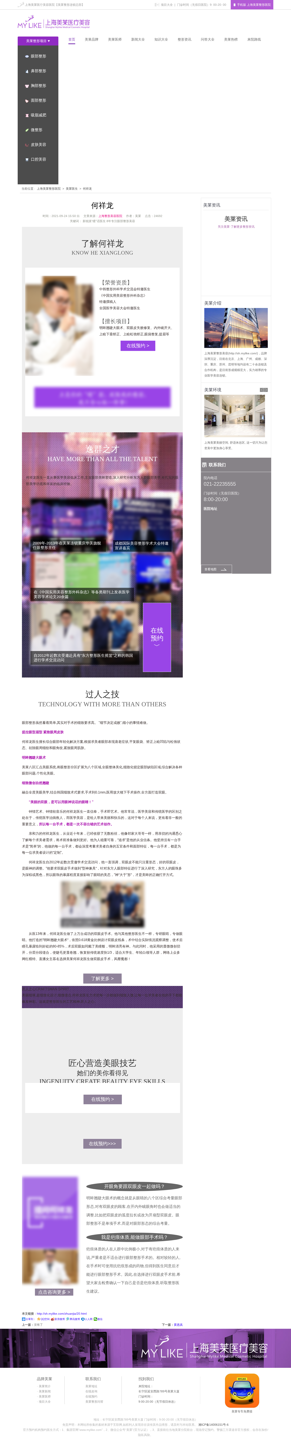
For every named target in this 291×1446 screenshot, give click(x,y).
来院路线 (254, 39)
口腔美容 (38, 159)
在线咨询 (91, 1391)
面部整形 (38, 100)
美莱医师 (115, 39)
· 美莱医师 (44, 1396)
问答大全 (208, 39)
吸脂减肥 (38, 115)
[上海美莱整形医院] (54, 23)
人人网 (88, 1319)
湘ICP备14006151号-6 (213, 1424)
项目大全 (167, 4)
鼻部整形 (38, 71)
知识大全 (161, 39)
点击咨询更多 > (54, 1292)
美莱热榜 (231, 39)
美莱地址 (91, 1386)
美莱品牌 (91, 39)
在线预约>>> (102, 1143)
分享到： (31, 1319)
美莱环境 (212, 389)
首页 (71, 39)
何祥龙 (87, 188)
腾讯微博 (75, 1319)
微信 (99, 1319)
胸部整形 (38, 86)
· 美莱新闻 (44, 1391)
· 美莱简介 (44, 1386)
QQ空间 (45, 1319)
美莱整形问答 (94, 1401)
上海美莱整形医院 (49, 188)
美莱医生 (72, 188)
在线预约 (91, 1396)
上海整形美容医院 (110, 216)
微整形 (36, 130)
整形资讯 (184, 39)
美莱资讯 (211, 205)
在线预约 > (138, 345)
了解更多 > (102, 978)
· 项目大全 (44, 1401)
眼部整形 (38, 56)
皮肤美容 (38, 144)
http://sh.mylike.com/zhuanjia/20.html (62, 1313)
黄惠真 (178, 1324)
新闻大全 (138, 39)
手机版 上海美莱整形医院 (254, 4)
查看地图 (210, 569)
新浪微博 (60, 1319)
